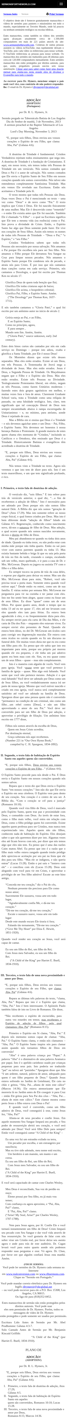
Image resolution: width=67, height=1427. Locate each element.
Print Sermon (56, 14)
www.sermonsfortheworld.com (18, 45)
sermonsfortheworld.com (19, 4)
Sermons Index (10, 14)
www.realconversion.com (20, 1274)
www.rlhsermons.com (51, 1274)
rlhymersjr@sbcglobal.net (45, 87)
